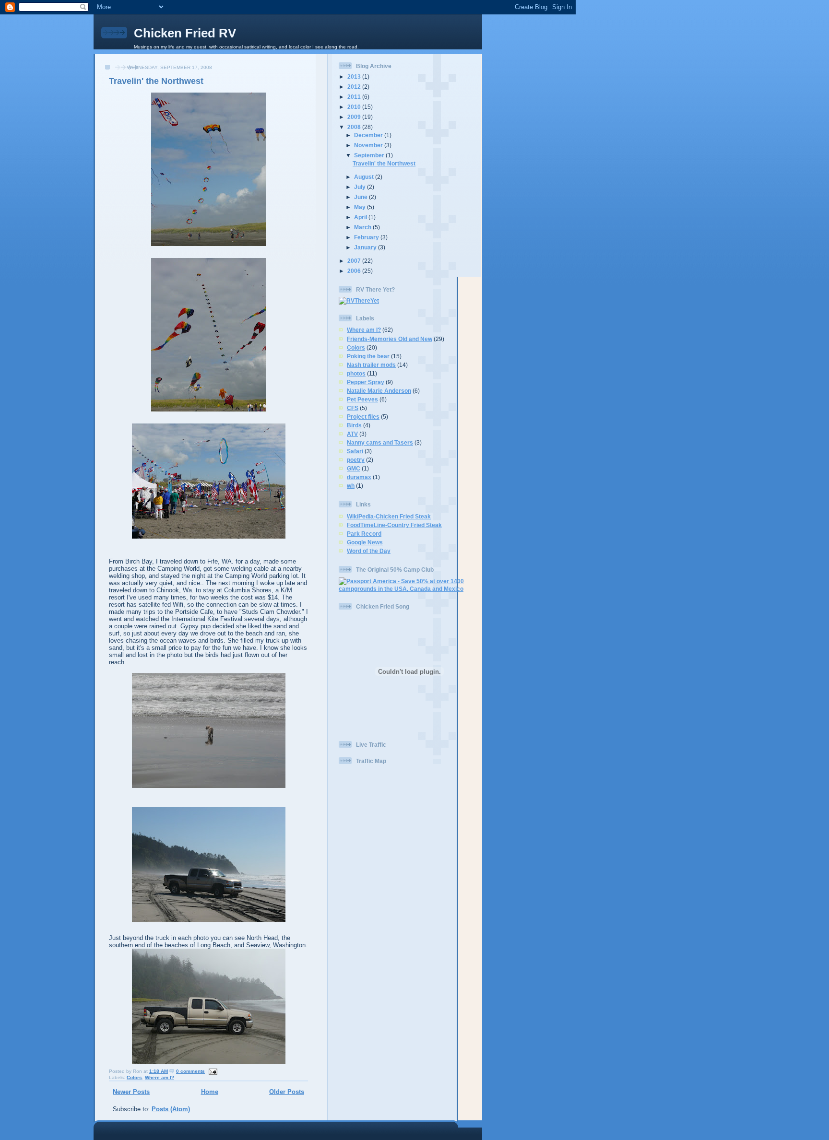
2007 (354, 261)
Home (209, 1091)
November (369, 145)
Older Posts (286, 1091)
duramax (359, 477)
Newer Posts (131, 1091)
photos (356, 373)
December (369, 135)
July (360, 187)
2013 (354, 76)
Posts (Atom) (171, 1109)
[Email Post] (211, 1071)
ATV (352, 434)
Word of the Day (369, 551)
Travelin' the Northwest (156, 81)
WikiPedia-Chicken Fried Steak (389, 516)
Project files (363, 416)
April (361, 217)
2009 (354, 117)
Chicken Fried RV (185, 33)
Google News (365, 542)
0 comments (190, 1071)
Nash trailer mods (371, 365)
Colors (134, 1077)
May (360, 207)
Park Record (364, 533)
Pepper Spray (365, 382)
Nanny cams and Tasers (380, 442)
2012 (354, 86)
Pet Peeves (362, 399)
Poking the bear (368, 356)
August (364, 177)
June (361, 197)
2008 (354, 127)
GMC (353, 468)
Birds (354, 425)
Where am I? (159, 1077)
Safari (355, 451)
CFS (352, 408)
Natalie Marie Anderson (379, 391)
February (367, 237)
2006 (354, 271)
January (366, 247)
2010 (354, 107)
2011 (354, 97)
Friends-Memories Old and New (389, 339)
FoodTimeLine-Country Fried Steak (394, 525)
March (363, 227)
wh (351, 485)
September (370, 155)
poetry (356, 460)
